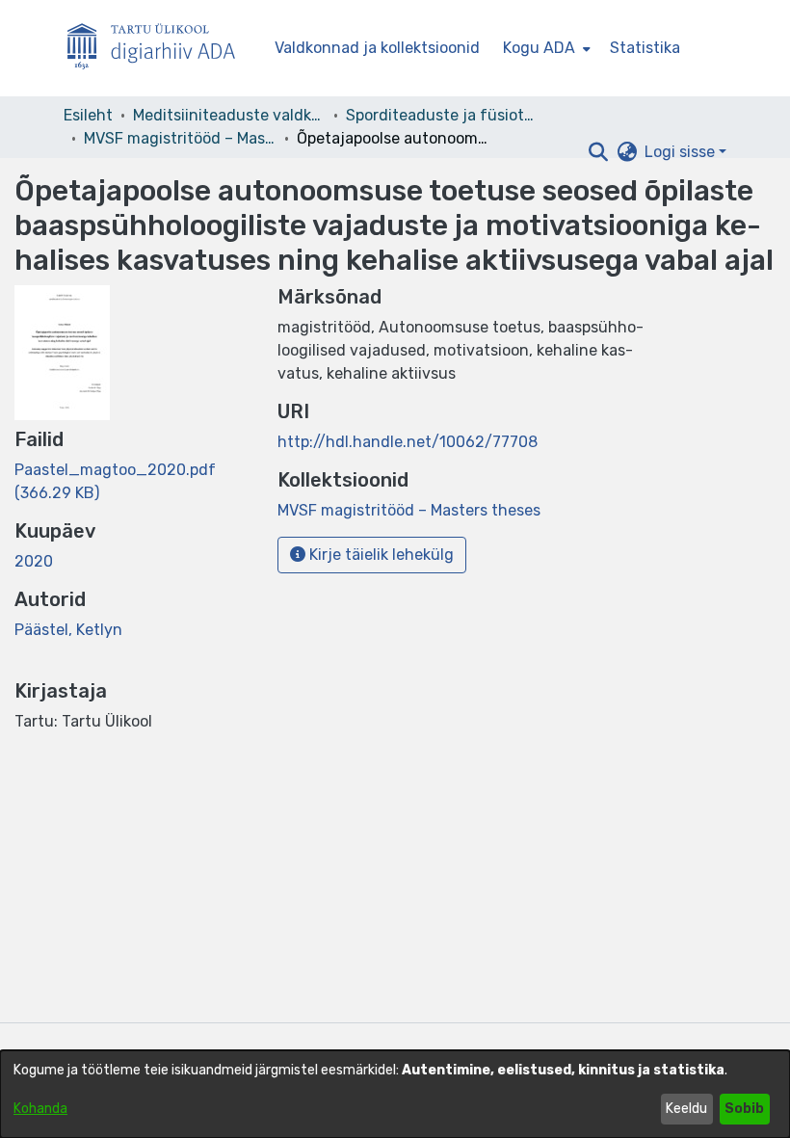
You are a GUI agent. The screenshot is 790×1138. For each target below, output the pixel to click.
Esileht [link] (88, 115)
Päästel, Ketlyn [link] (68, 630)
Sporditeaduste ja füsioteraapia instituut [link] (442, 115)
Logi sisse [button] (682, 152)
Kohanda (40, 1108)
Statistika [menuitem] (645, 48)
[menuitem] (545, 48)
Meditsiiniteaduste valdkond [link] (229, 115)
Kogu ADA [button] (539, 48)
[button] (598, 152)
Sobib (744, 1108)
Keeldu (686, 1108)
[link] (408, 510)
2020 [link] (33, 561)
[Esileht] (159, 48)
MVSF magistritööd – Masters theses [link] (180, 138)
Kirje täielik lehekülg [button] (379, 554)
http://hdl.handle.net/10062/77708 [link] (407, 442)
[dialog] (395, 1094)
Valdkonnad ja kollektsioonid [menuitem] (377, 48)
